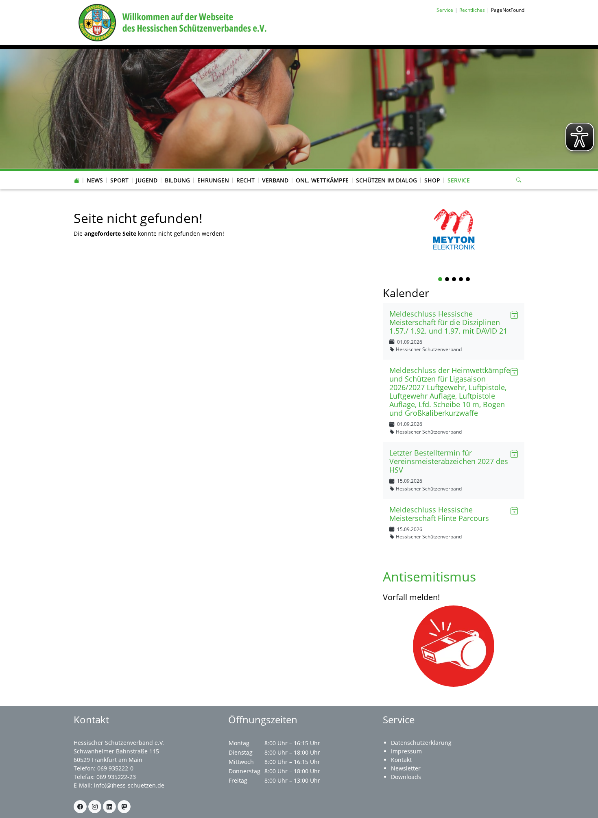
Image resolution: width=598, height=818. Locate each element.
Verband (275, 180)
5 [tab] (468, 279)
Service (458, 180)
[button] (95, 172)
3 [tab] (454, 279)
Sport (119, 180)
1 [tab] (440, 279)
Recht (245, 180)
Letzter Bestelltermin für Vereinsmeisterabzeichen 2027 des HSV (448, 461)
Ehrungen (213, 180)
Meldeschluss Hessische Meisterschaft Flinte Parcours (439, 514)
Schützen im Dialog (386, 180)
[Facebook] (80, 806)
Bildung (177, 180)
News (95, 180)
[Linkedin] (109, 806)
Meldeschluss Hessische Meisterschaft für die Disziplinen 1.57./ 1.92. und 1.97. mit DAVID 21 (448, 322)
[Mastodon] (124, 806)
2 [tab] (447, 279)
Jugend (146, 180)
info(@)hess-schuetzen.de (129, 785)
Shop (432, 180)
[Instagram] (94, 806)
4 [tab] (461, 279)
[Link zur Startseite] (171, 22)
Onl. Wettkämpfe (322, 180)
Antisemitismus (429, 576)
